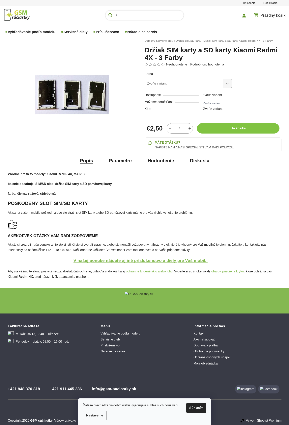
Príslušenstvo (110, 345)
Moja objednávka (205, 363)
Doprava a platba (205, 345)
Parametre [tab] (120, 160)
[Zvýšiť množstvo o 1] (190, 128)
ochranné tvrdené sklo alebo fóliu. (149, 271)
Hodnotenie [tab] (161, 160)
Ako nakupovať (204, 339)
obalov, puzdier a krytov (227, 271)
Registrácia (270, 2)
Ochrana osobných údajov (211, 357)
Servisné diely (111, 339)
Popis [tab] (86, 160)
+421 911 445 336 (66, 389)
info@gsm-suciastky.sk (114, 389)
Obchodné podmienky (208, 351)
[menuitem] (31, 32)
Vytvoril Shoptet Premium (263, 420)
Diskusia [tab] (199, 160)
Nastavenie (94, 415)
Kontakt (198, 333)
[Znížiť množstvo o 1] (170, 128)
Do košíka (238, 128)
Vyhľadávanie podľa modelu (120, 333)
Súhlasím (196, 408)
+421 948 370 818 (24, 389)
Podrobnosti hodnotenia (207, 64)
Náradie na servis (113, 351)
